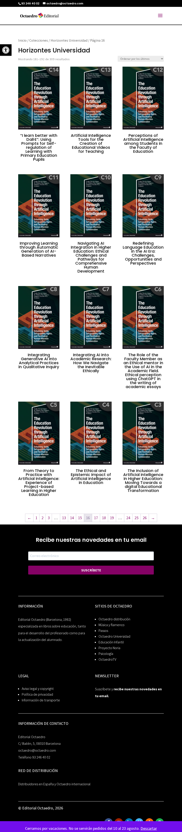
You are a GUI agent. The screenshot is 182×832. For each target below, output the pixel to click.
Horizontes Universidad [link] (69, 40)
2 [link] (43, 517)
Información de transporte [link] (41, 700)
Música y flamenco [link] (112, 625)
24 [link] (128, 517)
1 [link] (36, 517)
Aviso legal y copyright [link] (38, 688)
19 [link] (112, 517)
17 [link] (96, 517)
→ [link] (153, 517)
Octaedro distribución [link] (114, 619)
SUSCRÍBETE (91, 570)
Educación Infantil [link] (111, 642)
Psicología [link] (106, 653)
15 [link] (80, 517)
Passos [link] (103, 630)
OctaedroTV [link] (107, 659)
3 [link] (49, 517)
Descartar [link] (148, 828)
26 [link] (145, 517)
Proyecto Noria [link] (109, 648)
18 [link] (104, 517)
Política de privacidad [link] (37, 694)
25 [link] (136, 517)
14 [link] (72, 517)
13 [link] (64, 517)
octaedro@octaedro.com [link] (37, 750)
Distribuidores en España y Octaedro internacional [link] (54, 784)
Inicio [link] (22, 40)
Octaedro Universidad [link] (114, 636)
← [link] (29, 517)
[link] (6, 50)
